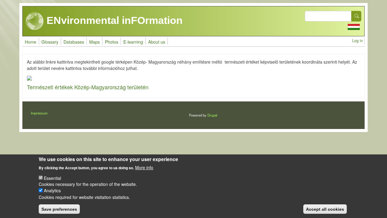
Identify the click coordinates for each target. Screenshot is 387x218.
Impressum (39, 113)
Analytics (52, 190)
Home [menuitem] (30, 42)
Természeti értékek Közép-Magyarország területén (87, 87)
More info (144, 167)
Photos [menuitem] (111, 42)
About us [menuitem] (156, 42)
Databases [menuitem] (73, 42)
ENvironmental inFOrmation (113, 20)
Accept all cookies (325, 208)
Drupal (212, 115)
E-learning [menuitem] (133, 42)
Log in (357, 40)
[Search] (356, 16)
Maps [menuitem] (94, 42)
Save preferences (59, 208)
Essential (52, 178)
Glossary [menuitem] (49, 42)
